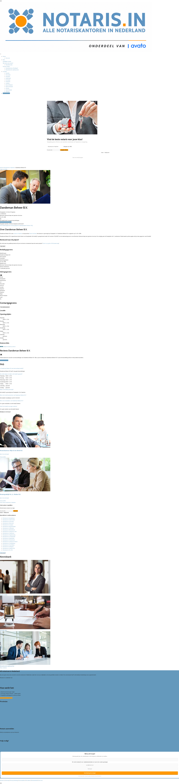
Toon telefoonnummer (5, 307)
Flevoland (8, 75)
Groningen (8, 80)
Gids (4, 59)
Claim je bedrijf (3, 169)
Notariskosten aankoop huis (12, 69)
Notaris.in (2, 780)
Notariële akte (9, 64)
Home (4, 56)
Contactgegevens (15, 225)
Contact (2, 749)
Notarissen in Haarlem (9, 167)
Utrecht (7, 88)
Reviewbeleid (34, 780)
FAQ (32, 225)
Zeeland (7, 91)
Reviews (29, 225)
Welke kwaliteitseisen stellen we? (8, 682)
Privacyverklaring (14, 780)
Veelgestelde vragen (5, 744)
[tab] (89, 368)
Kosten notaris (6, 66)
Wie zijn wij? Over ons (5, 680)
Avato (14, 677)
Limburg (7, 83)
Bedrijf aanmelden (4, 735)
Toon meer (3, 552)
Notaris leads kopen (4, 734)
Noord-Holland (9, 86)
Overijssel (8, 81)
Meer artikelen (3, 667)
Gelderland (8, 78)
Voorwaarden (22, 780)
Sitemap (7, 780)
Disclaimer (28, 780)
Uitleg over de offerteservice (7, 746)
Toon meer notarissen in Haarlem (8, 502)
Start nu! (15, 510)
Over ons (8, 58)
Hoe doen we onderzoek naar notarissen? (9, 683)
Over (1, 225)
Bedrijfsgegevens (7, 225)
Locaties (5, 71)
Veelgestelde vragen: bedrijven (7, 737)
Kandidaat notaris (7, 61)
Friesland (8, 76)
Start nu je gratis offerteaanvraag (51, 243)
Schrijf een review (4, 360)
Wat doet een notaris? (8, 63)
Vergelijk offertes (64, 149)
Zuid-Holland (9, 90)
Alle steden (2, 725)
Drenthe (7, 73)
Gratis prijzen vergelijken (5, 222)
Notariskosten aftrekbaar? (12, 68)
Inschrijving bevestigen (90, 773)
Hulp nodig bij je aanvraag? (6, 747)
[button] (11, 368)
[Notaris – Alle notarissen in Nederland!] (76, 52)
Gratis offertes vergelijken (6, 698)
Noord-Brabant (9, 85)
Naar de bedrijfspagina (78, 157)
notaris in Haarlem (18, 233)
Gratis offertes (6, 93)
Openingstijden (23, 225)
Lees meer (3, 246)
